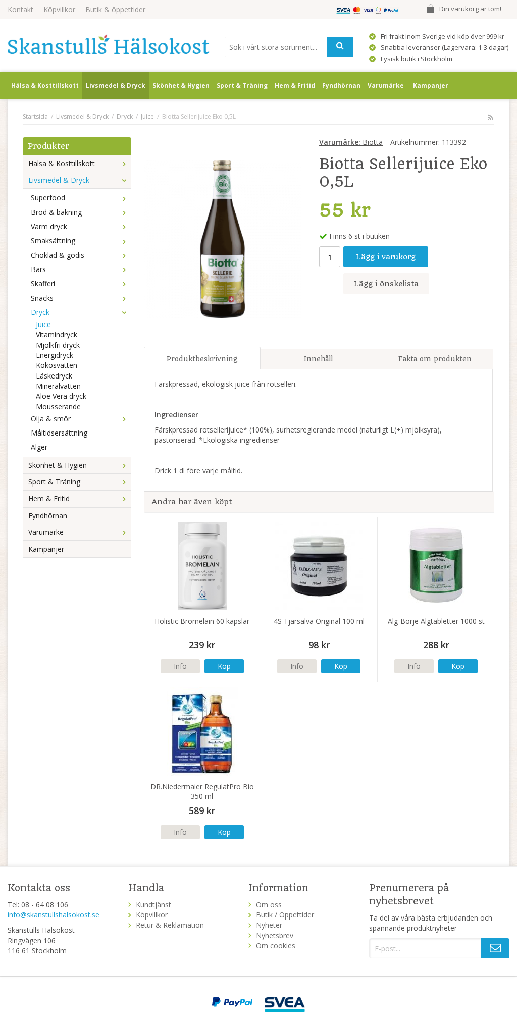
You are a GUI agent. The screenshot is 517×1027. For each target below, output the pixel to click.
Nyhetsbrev (274, 935)
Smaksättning (53, 240)
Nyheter (269, 925)
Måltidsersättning (59, 433)
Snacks (42, 298)
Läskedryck (54, 376)
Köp (224, 666)
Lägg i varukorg (386, 256)
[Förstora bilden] (222, 238)
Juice (43, 324)
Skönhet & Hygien (181, 85)
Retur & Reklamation (170, 925)
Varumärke (386, 85)
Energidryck (54, 355)
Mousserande (58, 406)
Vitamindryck (56, 334)
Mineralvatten (58, 386)
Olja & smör (51, 418)
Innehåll (318, 359)
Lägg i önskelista (386, 283)
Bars (38, 269)
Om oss (269, 904)
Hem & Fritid (295, 85)
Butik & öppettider (115, 9)
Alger (39, 447)
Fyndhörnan (341, 85)
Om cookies (275, 945)
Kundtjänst (153, 904)
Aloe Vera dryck (61, 396)
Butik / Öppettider (285, 915)
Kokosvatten (56, 365)
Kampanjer (430, 85)
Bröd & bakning (56, 212)
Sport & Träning (242, 85)
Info (180, 666)
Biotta (351, 142)
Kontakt (20, 9)
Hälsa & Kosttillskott (45, 85)
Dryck (40, 312)
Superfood (48, 197)
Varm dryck (49, 226)
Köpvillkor (59, 9)
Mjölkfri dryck (58, 345)
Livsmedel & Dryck (115, 85)
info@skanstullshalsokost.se (53, 915)
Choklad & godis (57, 255)
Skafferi (43, 283)
